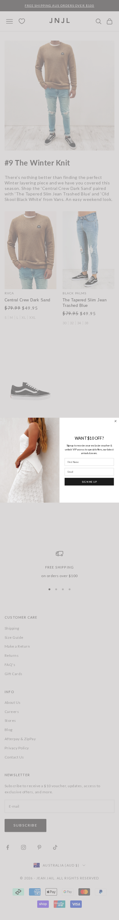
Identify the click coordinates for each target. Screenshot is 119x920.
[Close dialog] (116, 421)
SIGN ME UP (89, 481)
